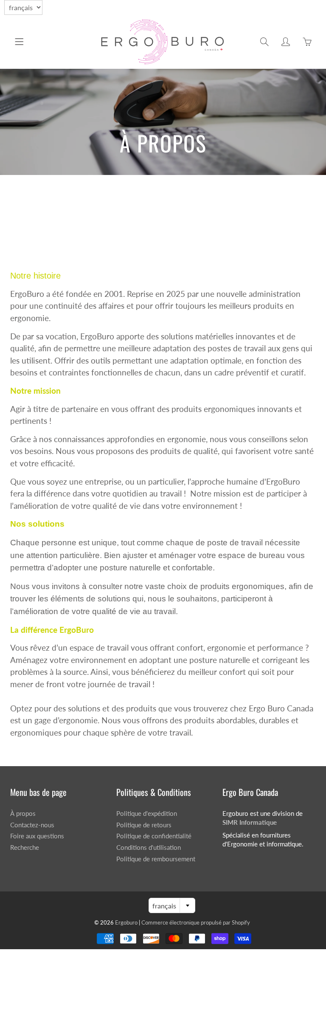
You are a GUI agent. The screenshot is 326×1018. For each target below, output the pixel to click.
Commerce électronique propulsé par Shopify (195, 922)
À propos (23, 813)
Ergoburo (127, 922)
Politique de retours (143, 825)
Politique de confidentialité (153, 836)
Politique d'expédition (146, 813)
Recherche (24, 847)
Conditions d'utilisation (148, 847)
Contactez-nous (32, 825)
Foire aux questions (37, 836)
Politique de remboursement (155, 859)
